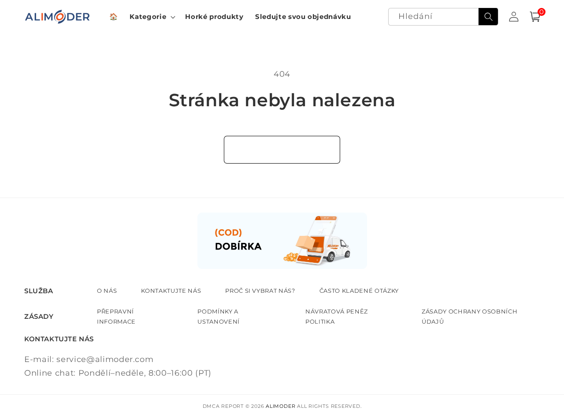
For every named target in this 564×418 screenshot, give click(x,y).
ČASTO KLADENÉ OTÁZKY (359, 290)
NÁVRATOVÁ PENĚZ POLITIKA (336, 316)
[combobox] (443, 17)
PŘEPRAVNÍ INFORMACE (116, 316)
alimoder (280, 406)
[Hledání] (488, 17)
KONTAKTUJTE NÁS (171, 290)
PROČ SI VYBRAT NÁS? (260, 290)
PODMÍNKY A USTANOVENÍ (218, 316)
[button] (151, 17)
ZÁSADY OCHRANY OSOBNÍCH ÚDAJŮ (469, 316)
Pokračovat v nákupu (282, 149)
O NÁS (107, 290)
